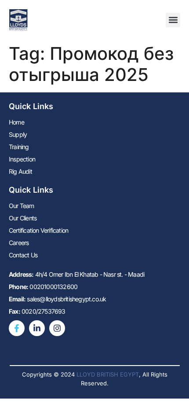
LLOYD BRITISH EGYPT (107, 374)
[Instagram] (57, 328)
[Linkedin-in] (37, 328)
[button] (173, 20)
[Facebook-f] (17, 328)
